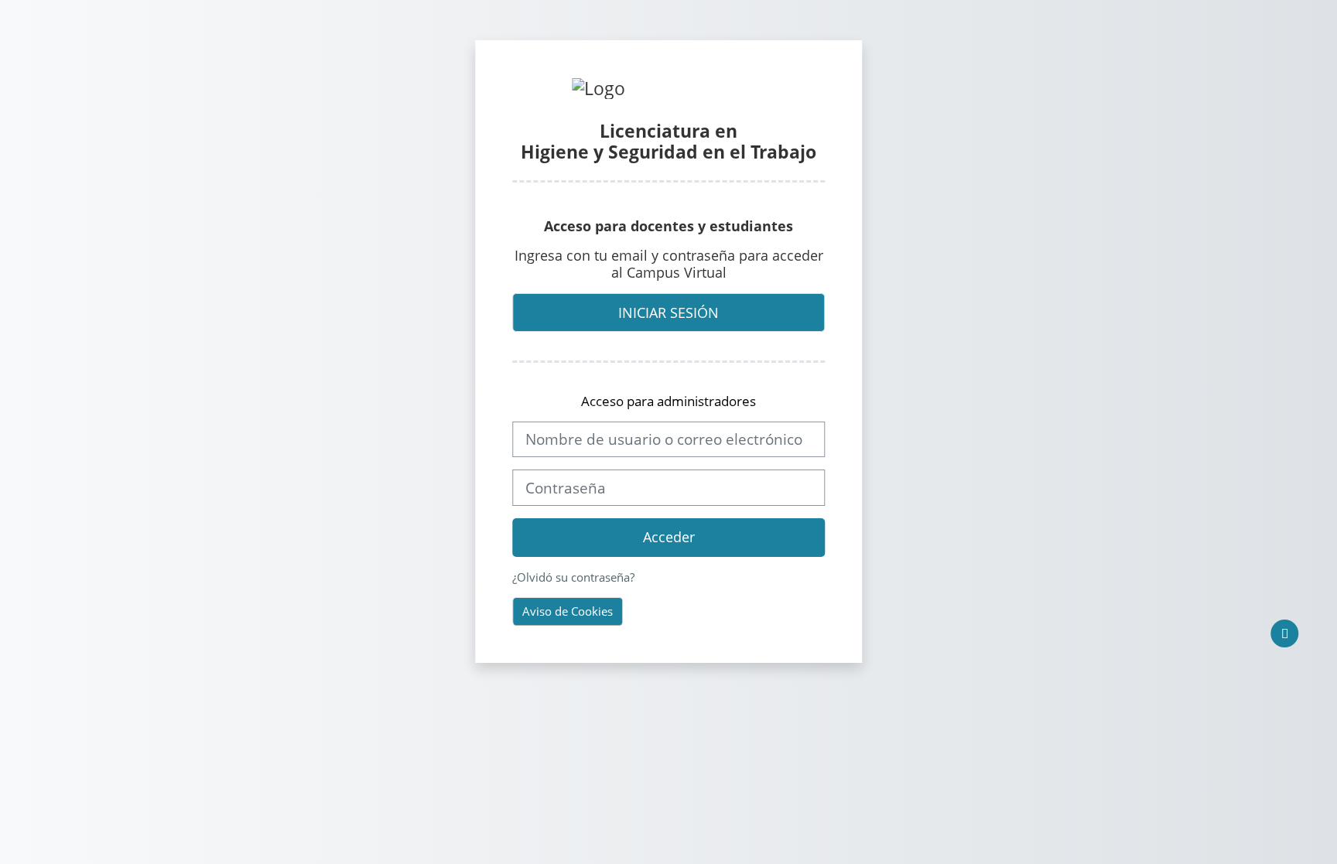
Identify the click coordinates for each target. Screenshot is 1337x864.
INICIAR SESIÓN (668, 312)
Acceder (669, 537)
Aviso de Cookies (567, 611)
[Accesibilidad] (1285, 633)
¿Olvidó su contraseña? (573, 577)
